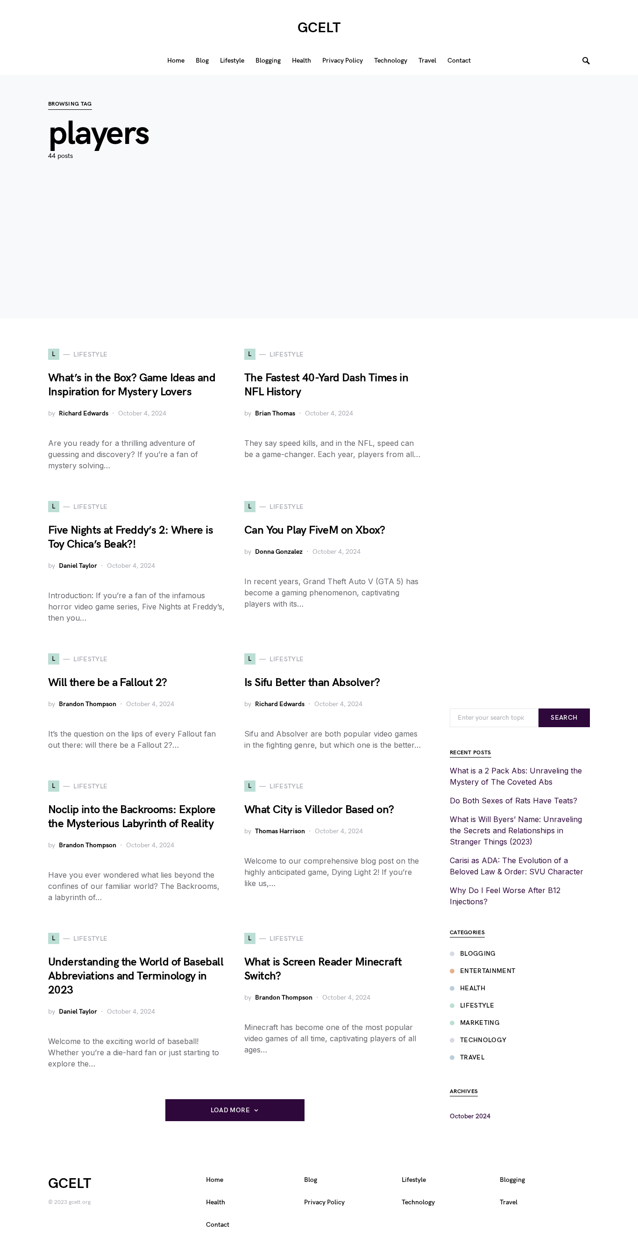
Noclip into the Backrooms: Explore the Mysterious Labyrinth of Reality (132, 816)
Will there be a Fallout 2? (107, 682)
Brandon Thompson (87, 704)
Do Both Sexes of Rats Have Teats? (513, 800)
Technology (483, 1040)
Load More (230, 1110)
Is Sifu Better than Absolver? (312, 682)
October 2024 (470, 1116)
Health (472, 988)
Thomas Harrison (280, 831)
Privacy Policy (324, 1202)
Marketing (480, 1023)
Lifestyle (477, 1005)
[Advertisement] (319, 253)
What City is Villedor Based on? (319, 809)
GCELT (319, 28)
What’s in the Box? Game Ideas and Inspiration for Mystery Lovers (131, 385)
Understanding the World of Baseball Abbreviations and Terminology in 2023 (135, 976)
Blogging (478, 954)
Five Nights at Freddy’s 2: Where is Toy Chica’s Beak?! (130, 537)
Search (564, 718)
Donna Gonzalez (279, 552)
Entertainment (488, 971)
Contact (217, 1225)
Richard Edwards (83, 413)
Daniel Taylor (78, 566)
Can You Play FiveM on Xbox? (314, 530)
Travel (472, 1057)
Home (214, 1180)
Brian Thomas (275, 413)
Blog (310, 1180)
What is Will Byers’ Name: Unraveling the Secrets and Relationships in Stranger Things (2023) (516, 830)
